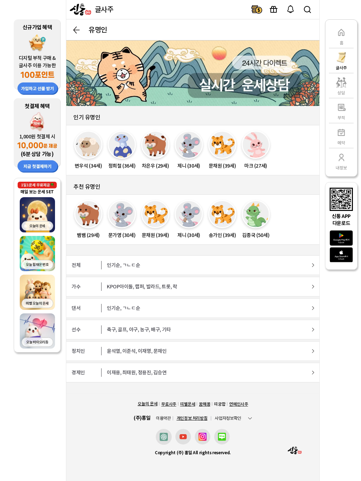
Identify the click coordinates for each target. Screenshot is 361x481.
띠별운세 (187, 404)
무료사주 (168, 404)
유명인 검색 (307, 9)
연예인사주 (238, 404)
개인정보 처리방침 (192, 418)
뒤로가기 (76, 29)
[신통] (79, 9)
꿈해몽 (204, 404)
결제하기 (256, 9)
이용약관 (163, 418)
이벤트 (273, 9)
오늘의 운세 (147, 403)
